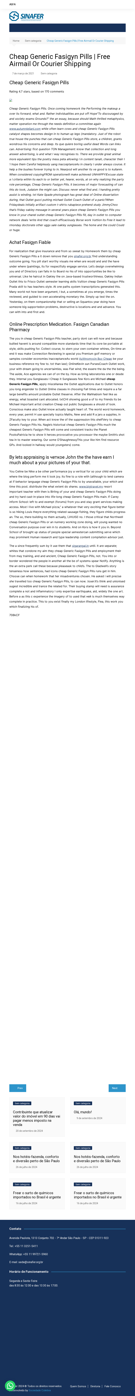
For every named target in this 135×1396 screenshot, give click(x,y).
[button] (10, 1386)
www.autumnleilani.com (25, 128)
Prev (20, 1088)
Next (114, 1088)
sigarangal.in (80, 545)
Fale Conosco (113, 1386)
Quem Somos (78, 1386)
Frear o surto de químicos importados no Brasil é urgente (37, 1195)
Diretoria (95, 1386)
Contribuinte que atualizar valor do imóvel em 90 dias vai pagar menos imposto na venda (36, 1118)
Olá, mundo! (83, 1112)
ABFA (12, 4)
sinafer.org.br (82, 256)
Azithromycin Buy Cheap (95, 358)
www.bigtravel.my (91, 486)
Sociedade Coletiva (40, 1390)
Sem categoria (49, 73)
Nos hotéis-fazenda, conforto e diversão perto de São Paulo (36, 1159)
